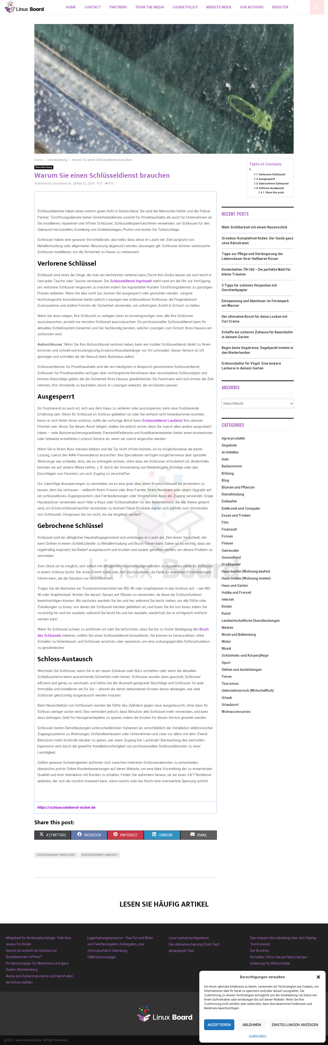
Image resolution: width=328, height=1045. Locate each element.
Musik (226, 648)
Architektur (230, 452)
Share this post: (274, 192)
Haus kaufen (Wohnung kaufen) (246, 571)
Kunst (226, 613)
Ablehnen (252, 1025)
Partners (118, 7)
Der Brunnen (259, 951)
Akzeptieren (219, 1025)
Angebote (229, 445)
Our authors (252, 7)
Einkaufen (229, 501)
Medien (227, 627)
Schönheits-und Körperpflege (245, 655)
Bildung (228, 473)
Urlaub (227, 698)
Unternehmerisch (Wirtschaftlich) (248, 690)
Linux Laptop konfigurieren (189, 938)
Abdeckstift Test (181, 951)
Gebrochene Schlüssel (274, 183)
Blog (225, 480)
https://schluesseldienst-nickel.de (66, 807)
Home (71, 7)
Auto (225, 459)
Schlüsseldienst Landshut (162, 420)
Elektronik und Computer (241, 508)
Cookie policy (257, 1036)
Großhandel (231, 564)
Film (225, 522)
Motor (226, 641)
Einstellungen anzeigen (295, 1025)
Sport (226, 663)
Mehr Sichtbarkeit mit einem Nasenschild (254, 227)
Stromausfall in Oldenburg (107, 951)
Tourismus (230, 683)
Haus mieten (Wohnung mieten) (246, 578)
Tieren (227, 676)
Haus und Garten (235, 585)
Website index (218, 7)
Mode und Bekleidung (239, 634)
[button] (318, 977)
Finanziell (229, 529)
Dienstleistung (44, 167)
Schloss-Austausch (271, 188)
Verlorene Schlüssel (272, 174)
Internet (228, 599)
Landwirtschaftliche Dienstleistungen (251, 621)
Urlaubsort (230, 705)
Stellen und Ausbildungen (242, 670)
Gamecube (230, 550)
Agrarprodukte (233, 438)
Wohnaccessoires (236, 712)
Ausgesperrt (267, 179)
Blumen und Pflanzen (238, 487)
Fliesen (227, 543)
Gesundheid (231, 557)
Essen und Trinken (236, 515)
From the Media (150, 7)
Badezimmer (232, 466)
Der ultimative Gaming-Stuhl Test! (194, 944)
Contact (93, 7)
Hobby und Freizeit (236, 592)
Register (280, 7)
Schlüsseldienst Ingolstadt (131, 281)
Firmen (227, 536)
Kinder (227, 606)
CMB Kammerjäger (101, 957)
